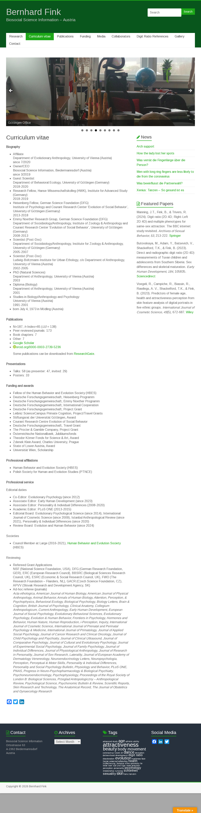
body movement (132, 749)
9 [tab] (118, 130)
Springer (175, 235)
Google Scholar (23, 343)
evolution (123, 758)
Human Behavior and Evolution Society (94, 543)
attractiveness (121, 744)
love (110, 765)
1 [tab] (82, 130)
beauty (110, 748)
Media (101, 36)
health (132, 761)
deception (139, 753)
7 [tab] (109, 130)
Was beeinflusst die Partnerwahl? (160, 183)
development (121, 755)
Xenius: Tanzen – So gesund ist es (160, 190)
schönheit (131, 770)
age (121, 741)
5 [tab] (100, 130)
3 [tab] (91, 130)
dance (129, 752)
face (143, 758)
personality (119, 768)
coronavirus (108, 753)
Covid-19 (118, 753)
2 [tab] (87, 130)
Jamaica (120, 763)
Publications (65, 36)
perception (108, 768)
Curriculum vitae (40, 36)
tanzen (132, 774)
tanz (126, 774)
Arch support (145, 146)
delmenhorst (109, 755)
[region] (100, 91)
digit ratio (135, 755)
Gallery (179, 36)
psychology (133, 767)
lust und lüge (119, 765)
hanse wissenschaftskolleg (115, 761)
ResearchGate (84, 353)
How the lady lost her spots (155, 153)
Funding (85, 36)
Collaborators (121, 36)
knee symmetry (132, 763)
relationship (108, 771)
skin (120, 773)
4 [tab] (96, 130)
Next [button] (190, 91)
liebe (105, 765)
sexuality (109, 773)
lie (141, 763)
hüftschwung (109, 763)
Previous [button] (11, 91)
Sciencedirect (146, 276)
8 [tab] (114, 130)
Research (16, 36)
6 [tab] (105, 130)
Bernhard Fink (33, 12)
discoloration (108, 758)
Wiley (189, 312)
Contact (14, 43)
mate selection (133, 765)
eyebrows (136, 758)
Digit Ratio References (152, 36)
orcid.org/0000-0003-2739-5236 (38, 347)
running (119, 771)
